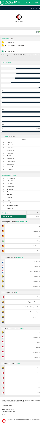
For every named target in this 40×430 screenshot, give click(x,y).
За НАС (4, 415)
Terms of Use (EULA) (8, 409)
